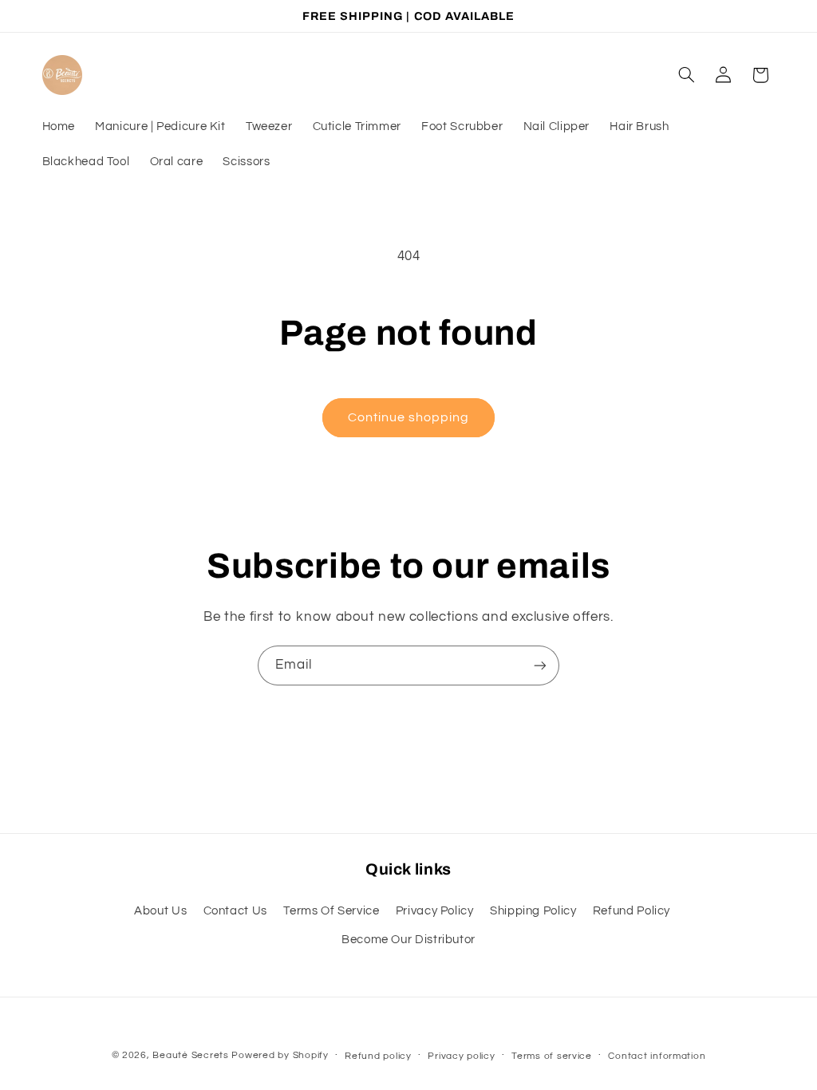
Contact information (656, 1056)
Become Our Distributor (408, 940)
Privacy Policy (435, 911)
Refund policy (378, 1056)
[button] (686, 75)
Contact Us (235, 911)
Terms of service (551, 1056)
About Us (160, 911)
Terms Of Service (331, 911)
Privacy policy (461, 1056)
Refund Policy (631, 911)
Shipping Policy (533, 911)
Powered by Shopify (279, 1055)
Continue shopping (409, 417)
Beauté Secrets (190, 1055)
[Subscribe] (540, 665)
